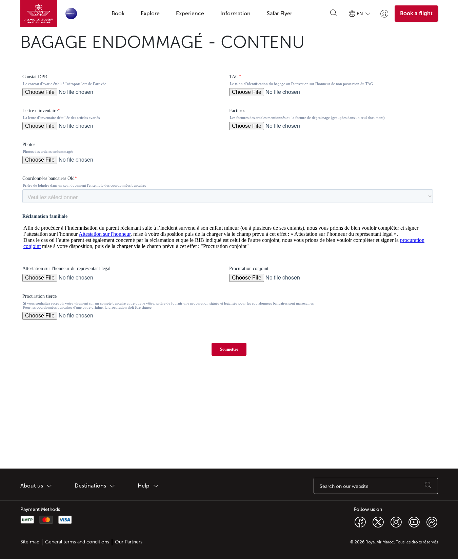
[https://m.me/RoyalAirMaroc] (432, 522)
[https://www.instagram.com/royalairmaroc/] (396, 522)
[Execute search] (428, 486)
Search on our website (344, 486)
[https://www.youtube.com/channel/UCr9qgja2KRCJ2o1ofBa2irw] (414, 522)
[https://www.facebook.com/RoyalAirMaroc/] (360, 522)
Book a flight (416, 13)
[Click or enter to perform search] (333, 13)
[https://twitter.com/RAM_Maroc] (378, 522)
